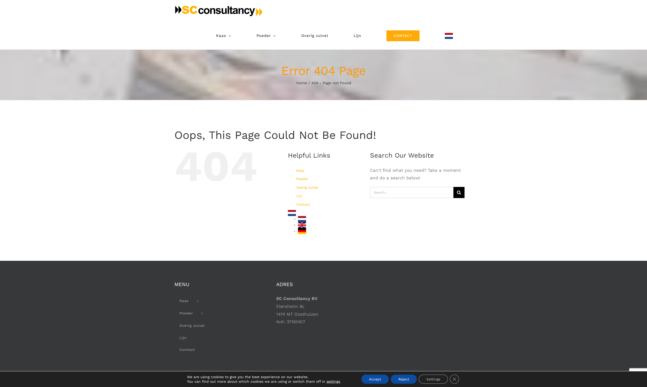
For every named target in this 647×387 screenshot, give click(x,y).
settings (333, 381)
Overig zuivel (307, 187)
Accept (375, 379)
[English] (302, 225)
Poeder (302, 179)
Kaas (300, 170)
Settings (433, 379)
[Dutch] (448, 36)
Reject (403, 379)
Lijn (299, 196)
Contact (303, 204)
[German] (302, 231)
